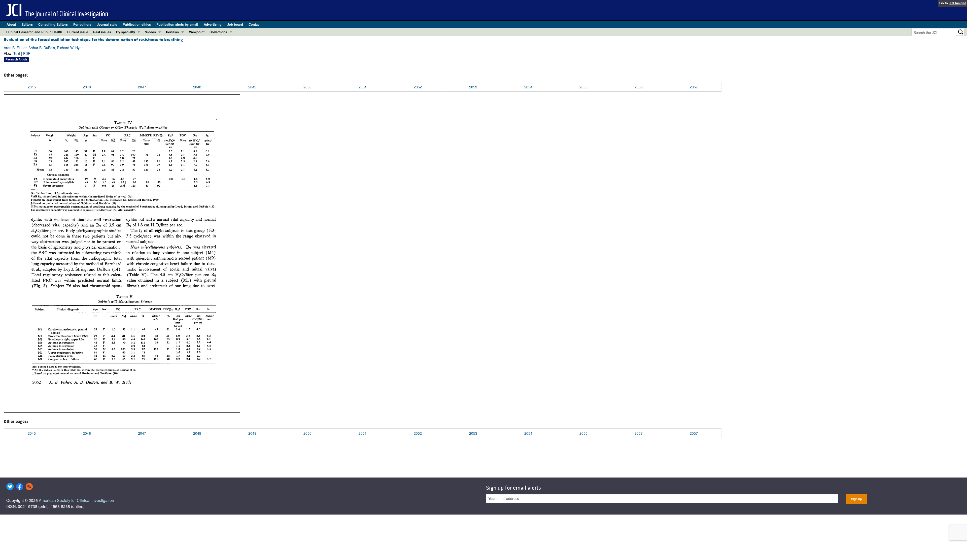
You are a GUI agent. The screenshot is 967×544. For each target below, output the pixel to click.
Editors (27, 24)
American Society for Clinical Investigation (76, 500)
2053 (473, 86)
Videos (150, 31)
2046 (87, 86)
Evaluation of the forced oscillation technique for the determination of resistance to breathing (93, 40)
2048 (197, 86)
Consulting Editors (53, 24)
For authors (82, 24)
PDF (26, 53)
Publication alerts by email (177, 24)
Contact (254, 24)
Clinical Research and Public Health (34, 31)
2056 (639, 86)
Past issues (102, 31)
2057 (694, 86)
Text (16, 53)
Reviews (172, 31)
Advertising (213, 24)
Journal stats (107, 24)
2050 (307, 86)
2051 (363, 86)
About (11, 24)
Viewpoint (196, 31)
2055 (583, 86)
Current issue (77, 31)
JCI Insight (957, 3)
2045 (32, 86)
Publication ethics (137, 24)
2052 (418, 86)
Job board (235, 24)
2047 (142, 86)
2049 (252, 86)
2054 (528, 86)
